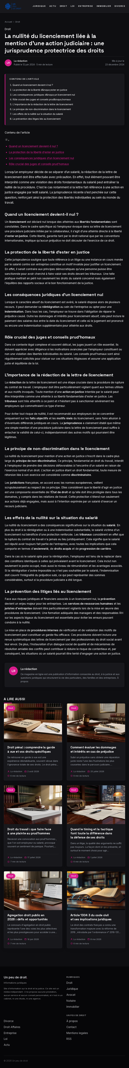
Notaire (71, 1000)
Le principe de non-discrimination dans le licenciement (42, 109)
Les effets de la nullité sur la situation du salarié (38, 114)
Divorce (120, 6)
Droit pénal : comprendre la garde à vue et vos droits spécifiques (31, 749)
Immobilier (104, 6)
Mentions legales (77, 1033)
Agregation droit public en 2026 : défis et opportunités (27, 917)
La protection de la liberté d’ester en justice (36, 152)
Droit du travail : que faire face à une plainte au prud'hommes (29, 831)
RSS (69, 1038)
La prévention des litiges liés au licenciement (37, 118)
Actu (52, 6)
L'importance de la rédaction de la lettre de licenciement (43, 104)
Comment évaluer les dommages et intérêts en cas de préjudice (93, 749)
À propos (72, 1021)
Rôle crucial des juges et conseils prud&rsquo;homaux (42, 99)
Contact (71, 1027)
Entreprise (85, 6)
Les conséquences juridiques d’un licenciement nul (41, 158)
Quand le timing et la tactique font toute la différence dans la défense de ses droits (91, 833)
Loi (73, 6)
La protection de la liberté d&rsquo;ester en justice (40, 89)
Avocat (70, 994)
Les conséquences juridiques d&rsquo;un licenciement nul (44, 94)
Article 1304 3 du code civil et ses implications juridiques (91, 917)
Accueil (8, 21)
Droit (63, 6)
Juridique (39, 6)
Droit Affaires (12, 1027)
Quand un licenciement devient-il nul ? (33, 85)
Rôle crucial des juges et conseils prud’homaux (39, 164)
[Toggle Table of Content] (7, 140)
